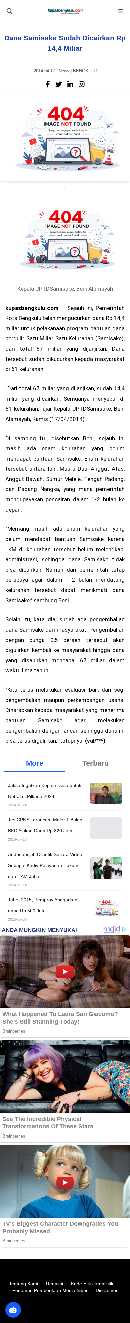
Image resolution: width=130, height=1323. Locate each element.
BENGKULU (85, 70)
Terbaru (95, 763)
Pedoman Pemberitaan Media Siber (50, 1290)
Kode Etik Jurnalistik (92, 1283)
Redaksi (54, 1283)
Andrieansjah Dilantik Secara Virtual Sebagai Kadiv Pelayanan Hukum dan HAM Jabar (45, 865)
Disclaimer (107, 1290)
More (34, 763)
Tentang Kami (23, 1283)
